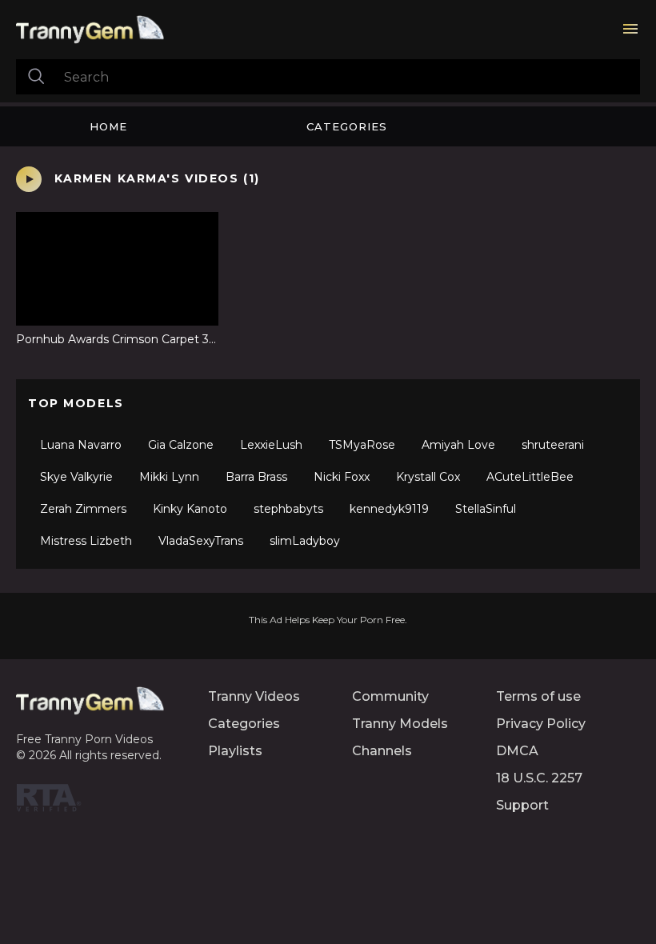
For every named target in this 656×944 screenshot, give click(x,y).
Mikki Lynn (169, 477)
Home (108, 126)
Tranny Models (400, 723)
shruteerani (553, 445)
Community (390, 696)
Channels (382, 750)
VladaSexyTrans (200, 541)
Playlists (235, 750)
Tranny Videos (254, 696)
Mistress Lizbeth (86, 541)
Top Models (76, 403)
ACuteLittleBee (530, 477)
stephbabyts (288, 509)
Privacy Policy (541, 723)
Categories (346, 126)
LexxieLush (271, 445)
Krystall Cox (428, 477)
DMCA (517, 750)
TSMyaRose (362, 445)
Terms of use (538, 696)
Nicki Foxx (342, 477)
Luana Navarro (81, 445)
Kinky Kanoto (190, 509)
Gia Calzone (181, 445)
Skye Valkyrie (76, 477)
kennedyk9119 (389, 509)
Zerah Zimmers (83, 509)
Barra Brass (256, 477)
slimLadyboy (305, 541)
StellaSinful (485, 509)
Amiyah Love (458, 445)
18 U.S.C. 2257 (539, 778)
